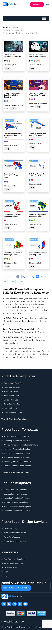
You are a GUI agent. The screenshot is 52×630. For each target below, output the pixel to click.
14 (28, 276)
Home (6, 30)
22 (13, 281)
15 (33, 276)
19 (4, 281)
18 (46, 276)
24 (22, 281)
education (7, 65)
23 (17, 281)
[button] (47, 4)
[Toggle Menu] (44, 18)
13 (24, 276)
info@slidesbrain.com (13, 621)
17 (42, 276)
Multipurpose (21, 33)
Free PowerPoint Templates (13, 105)
